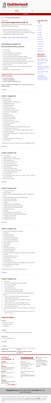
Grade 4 (22, 37)
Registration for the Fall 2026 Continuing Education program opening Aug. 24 (43, 68)
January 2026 (40, 41)
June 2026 (40, 30)
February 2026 (40, 39)
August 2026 (40, 25)
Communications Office (40, 360)
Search (17, 11)
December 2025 (41, 43)
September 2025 (41, 50)
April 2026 (39, 34)
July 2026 (39, 27)
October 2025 (40, 48)
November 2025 (41, 46)
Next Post (19, 349)
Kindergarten (4, 37)
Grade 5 (26, 37)
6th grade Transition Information (8, 351)
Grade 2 (13, 37)
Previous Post (4, 349)
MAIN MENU (26, 14)
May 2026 (39, 32)
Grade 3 (18, 37)
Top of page (4, 89)
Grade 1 (9, 37)
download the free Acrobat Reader (31, 398)
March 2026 (40, 37)
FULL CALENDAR (11, 384)
